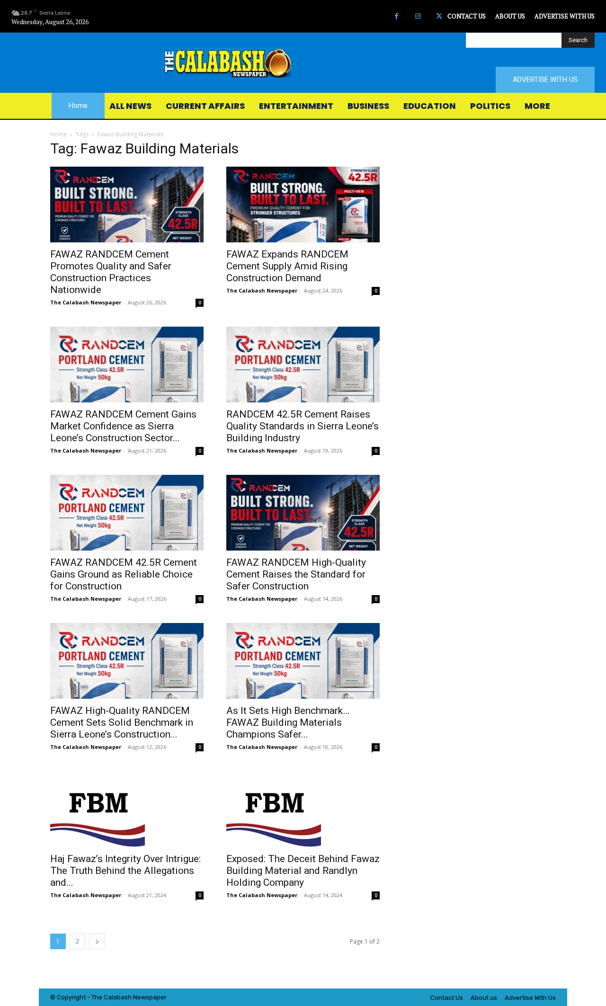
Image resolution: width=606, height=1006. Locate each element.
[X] (439, 16)
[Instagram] (418, 16)
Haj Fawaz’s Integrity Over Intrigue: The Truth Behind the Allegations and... (125, 870)
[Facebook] (396, 16)
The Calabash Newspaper (85, 302)
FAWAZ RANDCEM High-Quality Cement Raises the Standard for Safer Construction (296, 574)
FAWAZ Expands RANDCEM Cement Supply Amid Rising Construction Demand (287, 266)
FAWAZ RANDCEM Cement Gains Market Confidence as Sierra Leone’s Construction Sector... (123, 426)
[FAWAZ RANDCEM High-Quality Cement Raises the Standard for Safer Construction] (303, 513)
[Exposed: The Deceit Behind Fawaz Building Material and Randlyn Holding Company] (303, 809)
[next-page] (97, 941)
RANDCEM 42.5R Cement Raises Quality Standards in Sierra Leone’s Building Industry (302, 426)
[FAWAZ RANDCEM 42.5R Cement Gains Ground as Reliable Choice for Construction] (127, 513)
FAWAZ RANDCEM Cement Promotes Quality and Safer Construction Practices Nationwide (110, 272)
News (141, 997)
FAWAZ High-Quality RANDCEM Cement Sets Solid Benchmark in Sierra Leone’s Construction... (121, 722)
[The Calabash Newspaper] (303, 63)
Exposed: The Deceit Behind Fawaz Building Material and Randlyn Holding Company (303, 870)
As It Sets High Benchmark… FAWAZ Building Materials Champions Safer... (287, 722)
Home (58, 134)
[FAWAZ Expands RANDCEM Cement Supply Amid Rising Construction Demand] (303, 204)
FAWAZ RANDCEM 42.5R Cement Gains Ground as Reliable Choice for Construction (123, 574)
